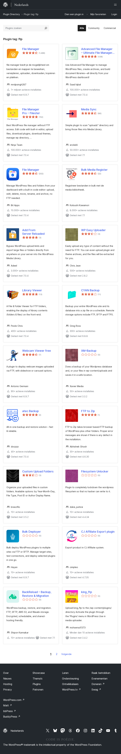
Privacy (7, 689)
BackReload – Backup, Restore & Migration (36, 593)
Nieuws (7, 678)
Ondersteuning (70, 678)
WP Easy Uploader (93, 230)
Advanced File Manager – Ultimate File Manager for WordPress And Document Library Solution (96, 51)
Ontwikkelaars (70, 684)
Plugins (37, 684)
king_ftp (86, 592)
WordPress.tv (71, 689)
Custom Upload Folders (38, 471)
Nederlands (17, 730)
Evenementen (99, 678)
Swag (96, 689)
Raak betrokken (101, 672)
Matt (7, 705)
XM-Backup (88, 350)
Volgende (66, 654)
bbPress (9, 711)
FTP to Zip (88, 411)
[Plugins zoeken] (46, 28)
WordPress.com (14, 699)
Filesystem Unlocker (94, 471)
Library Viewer (32, 290)
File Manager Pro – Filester (31, 111)
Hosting (7, 684)
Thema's (37, 678)
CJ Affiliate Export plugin (98, 531)
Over (6, 672)
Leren (65, 672)
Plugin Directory (11, 14)
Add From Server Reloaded (33, 231)
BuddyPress (11, 716)
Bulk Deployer (31, 531)
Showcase (39, 672)
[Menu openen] (116, 4)
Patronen (38, 689)
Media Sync (88, 109)
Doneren (98, 684)
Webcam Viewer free (36, 350)
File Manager (30, 49)
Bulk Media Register (94, 169)
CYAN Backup (90, 290)
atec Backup (30, 411)
